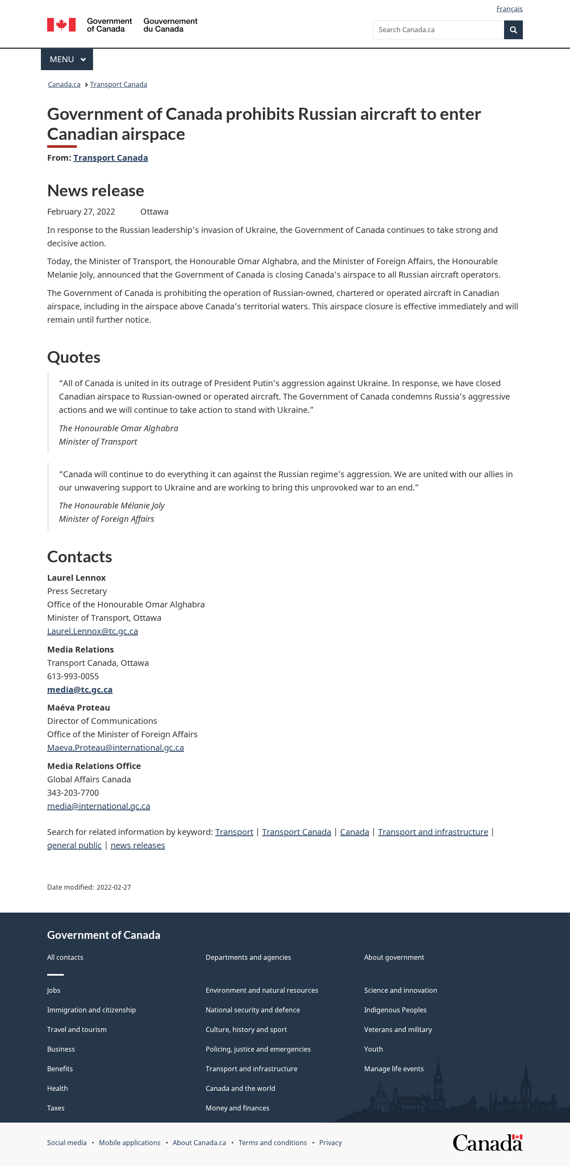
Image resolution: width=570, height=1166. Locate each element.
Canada (354, 831)
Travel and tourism (77, 1029)
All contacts (65, 957)
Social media (67, 1142)
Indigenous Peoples (395, 1009)
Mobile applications (130, 1142)
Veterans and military (398, 1029)
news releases (138, 845)
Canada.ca (64, 84)
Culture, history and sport (246, 1029)
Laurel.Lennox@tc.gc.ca (92, 631)
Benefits (60, 1068)
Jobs (54, 990)
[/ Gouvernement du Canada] (122, 26)
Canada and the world (240, 1088)
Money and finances (238, 1108)
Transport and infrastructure (433, 831)
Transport (234, 831)
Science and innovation (400, 990)
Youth (373, 1049)
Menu (63, 59)
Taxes (56, 1108)
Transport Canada (118, 84)
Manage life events (394, 1068)
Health (57, 1088)
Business (61, 1049)
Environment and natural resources (262, 990)
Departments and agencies (248, 957)
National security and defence (253, 1009)
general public (74, 845)
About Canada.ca (199, 1142)
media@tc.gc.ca (80, 689)
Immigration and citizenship (91, 1009)
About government (394, 957)
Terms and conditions (273, 1142)
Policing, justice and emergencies (258, 1049)
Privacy (330, 1142)
